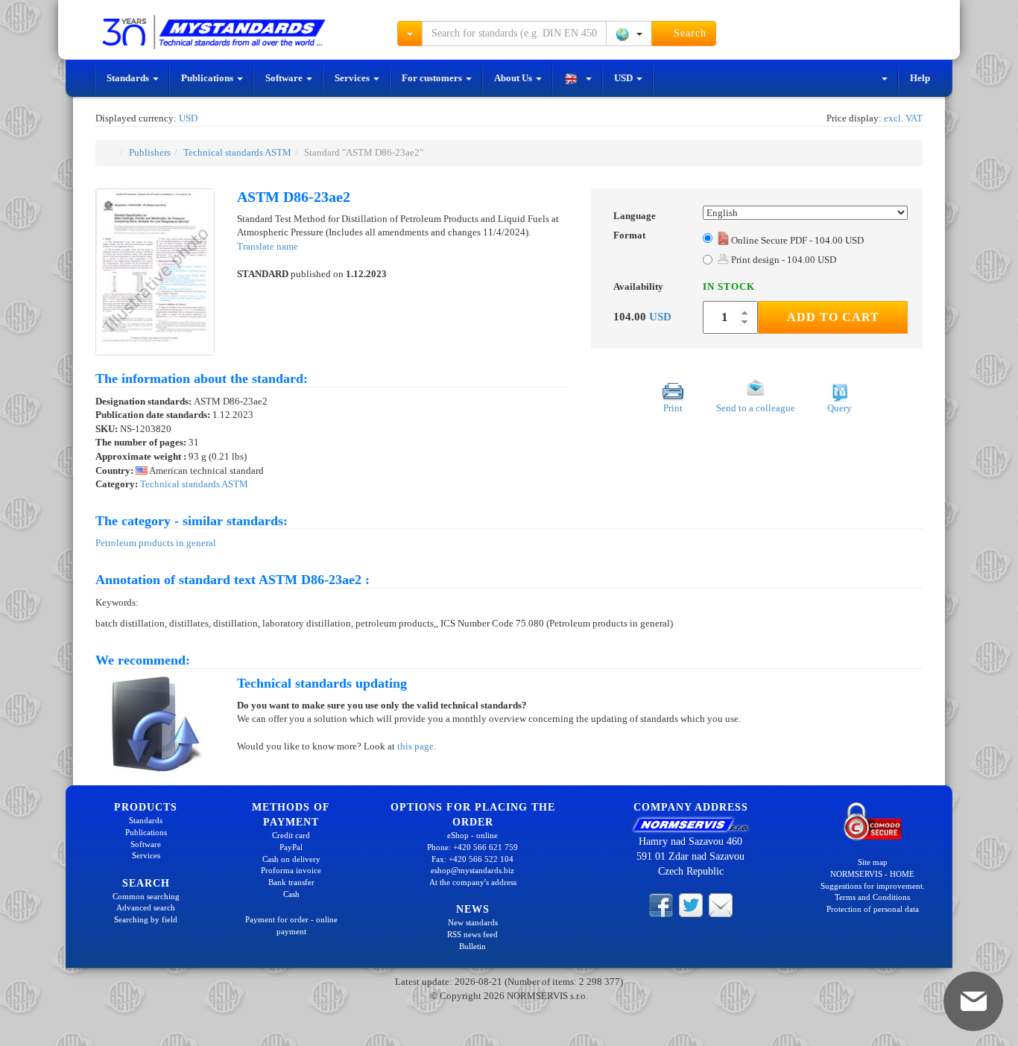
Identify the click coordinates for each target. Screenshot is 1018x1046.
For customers (433, 77)
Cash (291, 894)
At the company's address (472, 882)
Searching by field (145, 919)
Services (353, 77)
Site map (873, 862)
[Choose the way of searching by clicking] (410, 33)
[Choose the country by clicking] (629, 33)
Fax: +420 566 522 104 (472, 859)
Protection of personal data (872, 908)
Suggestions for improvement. (873, 885)
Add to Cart (833, 317)
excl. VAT (903, 118)
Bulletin (472, 946)
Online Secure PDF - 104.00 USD (797, 240)
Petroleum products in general (155, 542)
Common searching (146, 896)
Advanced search (145, 907)
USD (624, 77)
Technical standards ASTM (237, 152)
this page (415, 746)
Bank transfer (291, 882)
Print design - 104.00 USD (782, 259)
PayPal (291, 847)
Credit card (291, 835)
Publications (208, 77)
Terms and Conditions (872, 897)
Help (920, 77)
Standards (129, 77)
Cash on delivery (291, 859)
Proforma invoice (291, 870)
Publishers (150, 152)
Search (688, 33)
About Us (514, 77)
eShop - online (472, 835)
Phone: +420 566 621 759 (472, 847)
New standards (473, 922)
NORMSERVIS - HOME (872, 873)
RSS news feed (472, 934)
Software (285, 77)
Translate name (267, 246)
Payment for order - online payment (291, 925)
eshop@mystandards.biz (472, 870)
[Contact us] (721, 903)
